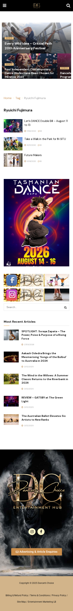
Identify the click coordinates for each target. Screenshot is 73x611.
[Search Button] (68, 5)
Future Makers (33, 155)
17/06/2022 (31, 131)
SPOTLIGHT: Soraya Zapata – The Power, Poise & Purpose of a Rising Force (44, 335)
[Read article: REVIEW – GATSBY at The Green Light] (11, 401)
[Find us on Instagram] (32, 531)
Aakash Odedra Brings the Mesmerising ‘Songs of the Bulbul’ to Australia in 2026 (44, 357)
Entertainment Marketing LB (42, 601)
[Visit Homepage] (36, 5)
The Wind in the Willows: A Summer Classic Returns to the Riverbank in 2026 (45, 379)
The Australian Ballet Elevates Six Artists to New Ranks (44, 417)
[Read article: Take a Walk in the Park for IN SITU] (13, 144)
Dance (9, 38)
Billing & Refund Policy (17, 595)
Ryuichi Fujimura (35, 98)
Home (8, 98)
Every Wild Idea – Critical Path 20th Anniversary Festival (28, 45)
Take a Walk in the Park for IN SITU (45, 139)
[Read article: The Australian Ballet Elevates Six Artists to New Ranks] (11, 419)
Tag (17, 98)
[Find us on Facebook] (41, 531)
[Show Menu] (4, 5)
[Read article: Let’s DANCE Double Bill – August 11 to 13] (13, 126)
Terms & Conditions (40, 595)
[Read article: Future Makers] (13, 160)
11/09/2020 (31, 161)
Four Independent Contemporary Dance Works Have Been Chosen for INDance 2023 (29, 73)
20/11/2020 (31, 145)
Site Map (21, 601)
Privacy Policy (59, 595)
